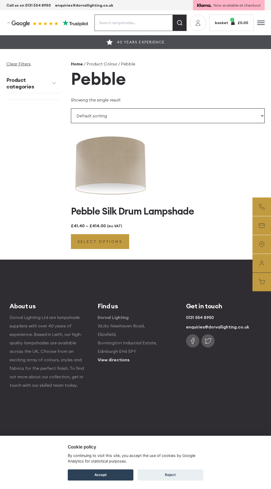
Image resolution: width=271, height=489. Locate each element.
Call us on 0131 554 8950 (28, 5)
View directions (113, 359)
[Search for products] (180, 23)
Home (77, 63)
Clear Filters (18, 63)
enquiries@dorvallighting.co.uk (84, 5)
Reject (170, 475)
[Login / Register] (198, 23)
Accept (100, 475)
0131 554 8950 (200, 317)
